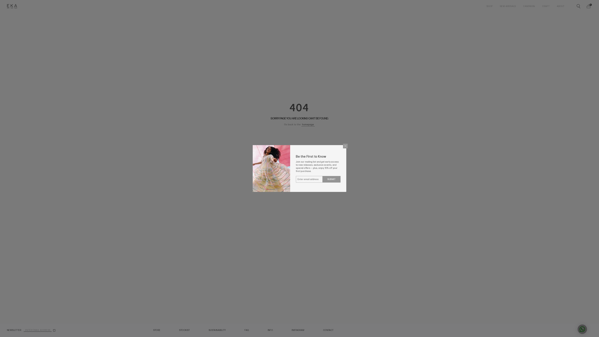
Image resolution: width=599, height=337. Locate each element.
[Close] (345, 146)
